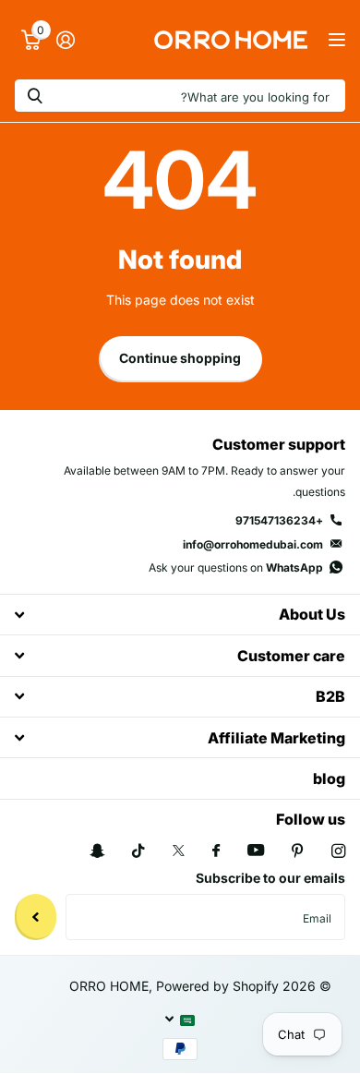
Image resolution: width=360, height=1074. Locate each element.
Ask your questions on (236, 567)
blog (329, 778)
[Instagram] (338, 851)
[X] (179, 850)
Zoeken (35, 95)
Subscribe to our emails (270, 878)
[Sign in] (65, 40)
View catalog (334, 40)
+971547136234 (279, 520)
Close (180, 614)
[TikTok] (138, 851)
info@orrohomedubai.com (253, 544)
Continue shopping (180, 358)
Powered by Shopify (217, 986)
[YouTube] (255, 851)
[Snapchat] (97, 851)
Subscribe (35, 917)
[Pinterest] (298, 851)
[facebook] (216, 851)
